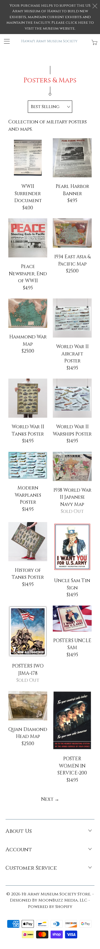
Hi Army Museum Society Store (56, 894)
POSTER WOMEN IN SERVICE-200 (72, 720)
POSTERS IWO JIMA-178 (27, 631)
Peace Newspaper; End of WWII (27, 237)
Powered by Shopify (50, 907)
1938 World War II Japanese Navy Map (72, 466)
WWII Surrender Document (27, 157)
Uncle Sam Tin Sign (72, 547)
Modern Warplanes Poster (27, 465)
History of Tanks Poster (27, 541)
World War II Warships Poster (72, 398)
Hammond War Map (27, 313)
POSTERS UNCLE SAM (72, 619)
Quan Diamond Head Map (27, 705)
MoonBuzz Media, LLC (62, 900)
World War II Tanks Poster (27, 398)
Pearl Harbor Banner (72, 157)
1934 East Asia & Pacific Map (72, 233)
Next (50, 799)
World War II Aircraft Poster (72, 318)
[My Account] (5, 41)
